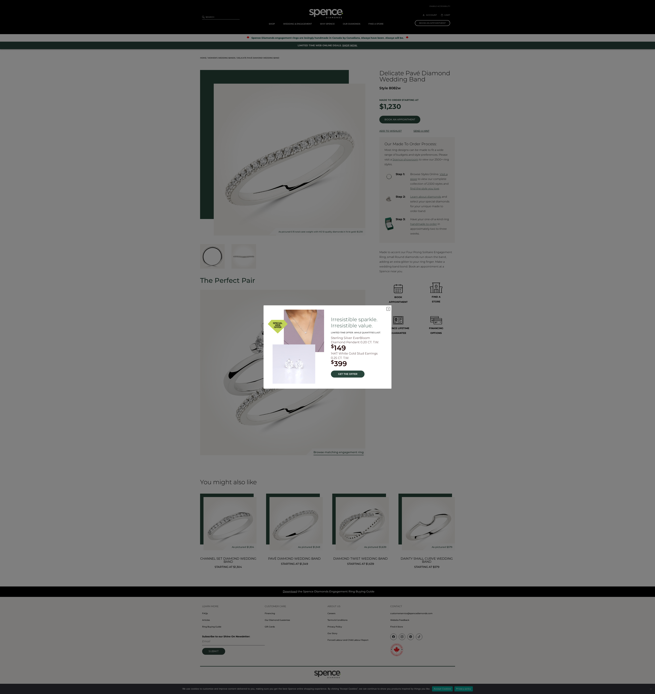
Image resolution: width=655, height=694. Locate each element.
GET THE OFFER (347, 374)
